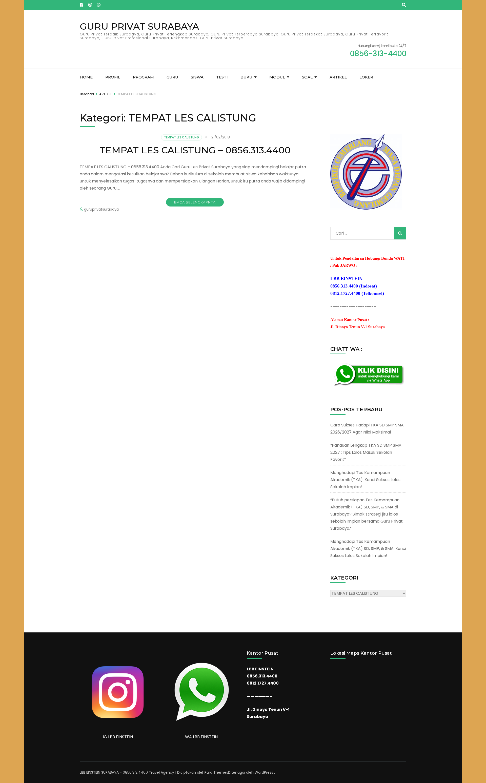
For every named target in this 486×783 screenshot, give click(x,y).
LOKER (366, 77)
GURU (172, 77)
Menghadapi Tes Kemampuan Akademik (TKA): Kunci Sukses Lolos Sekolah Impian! (365, 480)
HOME (86, 77)
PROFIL (112, 77)
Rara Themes (216, 772)
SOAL (307, 77)
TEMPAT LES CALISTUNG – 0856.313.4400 (195, 150)
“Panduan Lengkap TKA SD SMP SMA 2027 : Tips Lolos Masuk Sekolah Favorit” (365, 452)
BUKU (246, 77)
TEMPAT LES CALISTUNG (181, 137)
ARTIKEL (338, 77)
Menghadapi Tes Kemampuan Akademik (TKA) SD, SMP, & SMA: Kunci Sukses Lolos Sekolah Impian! (368, 549)
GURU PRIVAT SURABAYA (139, 26)
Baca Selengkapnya (195, 202)
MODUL (277, 77)
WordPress (264, 772)
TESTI (222, 77)
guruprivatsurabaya (101, 209)
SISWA (197, 77)
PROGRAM (143, 77)
